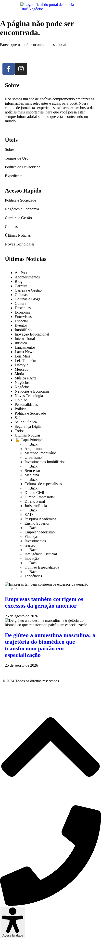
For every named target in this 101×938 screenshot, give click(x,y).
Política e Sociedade (20, 200)
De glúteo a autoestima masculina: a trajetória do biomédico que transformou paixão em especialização (50, 645)
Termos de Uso (16, 158)
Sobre (9, 149)
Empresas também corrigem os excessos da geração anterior (44, 602)
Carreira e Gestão (18, 218)
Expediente (13, 176)
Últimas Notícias (18, 235)
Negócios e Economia (22, 209)
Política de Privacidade (22, 167)
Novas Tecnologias (20, 244)
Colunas (11, 226)
